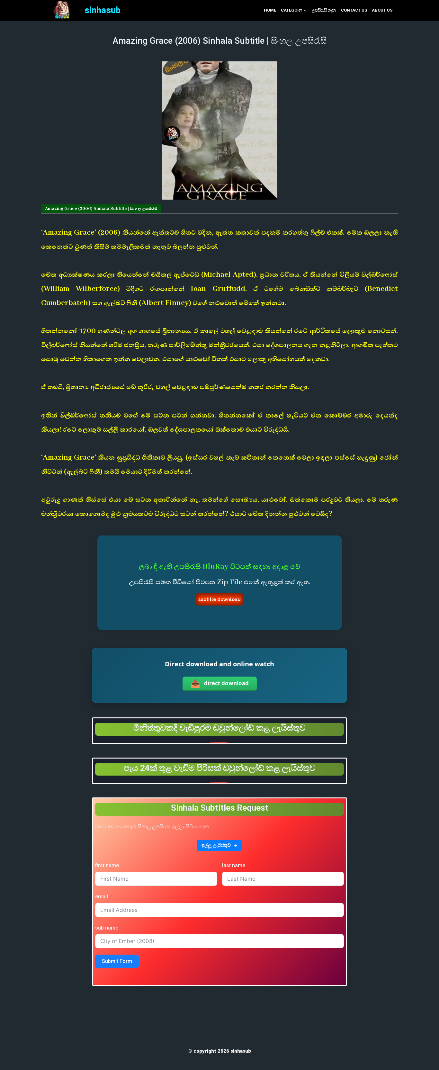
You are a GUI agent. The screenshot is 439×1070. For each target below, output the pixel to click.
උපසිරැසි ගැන (324, 10)
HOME (270, 10)
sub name (106, 928)
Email (101, 897)
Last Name (233, 865)
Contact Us (354, 10)
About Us (382, 10)
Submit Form (117, 961)
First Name (107, 865)
